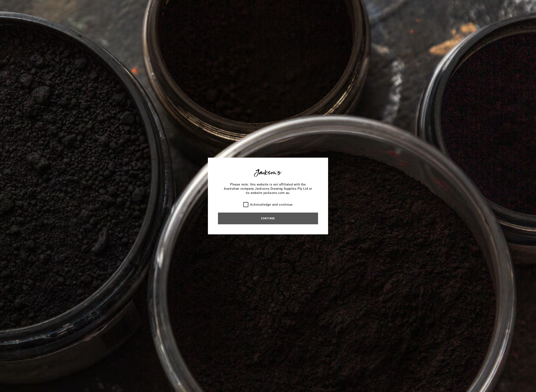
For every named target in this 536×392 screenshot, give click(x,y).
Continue (268, 218)
